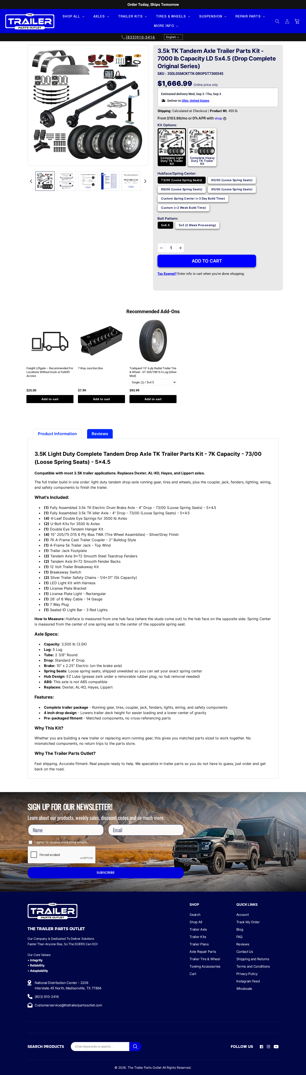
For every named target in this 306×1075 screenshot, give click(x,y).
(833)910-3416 (140, 37)
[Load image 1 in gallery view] (45, 181)
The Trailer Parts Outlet (145, 1067)
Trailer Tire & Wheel (205, 959)
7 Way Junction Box (90, 368)
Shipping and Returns (252, 959)
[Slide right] (145, 181)
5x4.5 (165, 225)
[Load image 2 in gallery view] (66, 181)
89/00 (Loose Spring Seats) (181, 189)
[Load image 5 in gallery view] (131, 181)
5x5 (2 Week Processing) (197, 225)
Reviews (242, 944)
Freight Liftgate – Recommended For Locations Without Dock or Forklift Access (49, 372)
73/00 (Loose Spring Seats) (181, 180)
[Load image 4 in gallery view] (109, 181)
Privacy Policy (247, 973)
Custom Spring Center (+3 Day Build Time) (193, 198)
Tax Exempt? (167, 274)
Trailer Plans (199, 944)
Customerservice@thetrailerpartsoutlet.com (68, 1005)
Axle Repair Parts (203, 951)
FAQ (239, 936)
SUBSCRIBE (106, 872)
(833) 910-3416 (47, 997)
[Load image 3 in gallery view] (88, 181)
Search (195, 914)
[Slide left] (31, 181)
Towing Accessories (205, 966)
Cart (193, 973)
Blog (239, 929)
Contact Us (244, 951)
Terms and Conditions (253, 966)
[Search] (135, 1046)
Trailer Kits (198, 936)
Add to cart (49, 399)
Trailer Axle (198, 929)
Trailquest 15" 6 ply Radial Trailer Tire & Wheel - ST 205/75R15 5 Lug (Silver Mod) (153, 372)
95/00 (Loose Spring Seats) (231, 189)
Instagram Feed (248, 981)
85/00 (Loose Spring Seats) (231, 180)
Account (242, 914)
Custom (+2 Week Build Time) (183, 207)
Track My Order (248, 922)
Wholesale (244, 988)
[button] (73, 16)
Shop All (196, 922)
